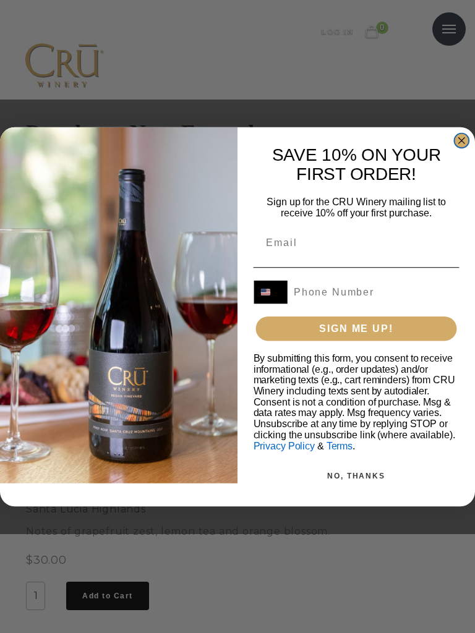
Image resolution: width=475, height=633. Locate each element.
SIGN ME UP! (356, 328)
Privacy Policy (284, 445)
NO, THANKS (356, 475)
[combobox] (271, 291)
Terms (340, 445)
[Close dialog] (462, 140)
